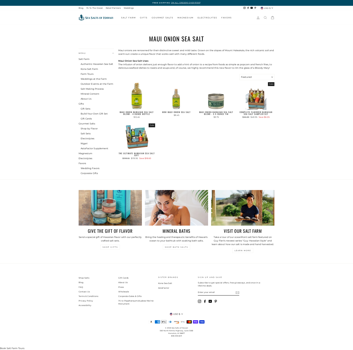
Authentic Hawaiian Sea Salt (97, 64)
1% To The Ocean (94, 8)
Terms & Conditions (88, 296)
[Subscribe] (237, 292)
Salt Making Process (92, 89)
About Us (86, 98)
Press (121, 287)
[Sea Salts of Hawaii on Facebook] (205, 301)
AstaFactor (163, 288)
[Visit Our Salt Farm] (242, 208)
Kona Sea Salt (165, 283)
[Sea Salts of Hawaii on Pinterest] (215, 301)
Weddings (129, 8)
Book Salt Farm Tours (12, 348)
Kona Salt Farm (89, 69)
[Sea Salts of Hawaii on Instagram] (199, 301)
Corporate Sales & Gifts (130, 296)
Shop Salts (84, 278)
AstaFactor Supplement (94, 148)
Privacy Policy (86, 301)
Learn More (243, 250)
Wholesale (123, 292)
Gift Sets (85, 108)
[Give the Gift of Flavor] (110, 208)
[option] (176, 2)
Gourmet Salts (162, 17)
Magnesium (185, 17)
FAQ (81, 287)
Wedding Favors (90, 168)
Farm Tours (87, 74)
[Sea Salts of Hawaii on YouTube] (210, 301)
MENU (82, 53)
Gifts (144, 17)
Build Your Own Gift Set (94, 113)
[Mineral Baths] (176, 208)
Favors (226, 17)
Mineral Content (90, 94)
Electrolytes (207, 17)
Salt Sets (86, 133)
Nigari (84, 143)
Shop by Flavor (89, 128)
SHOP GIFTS (110, 247)
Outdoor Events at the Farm (97, 84)
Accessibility (85, 305)
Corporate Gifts (89, 173)
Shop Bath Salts (176, 247)
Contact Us (84, 292)
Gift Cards (86, 118)
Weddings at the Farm (94, 79)
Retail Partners (113, 8)
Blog (81, 8)
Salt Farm (128, 17)
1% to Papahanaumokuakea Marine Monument (135, 302)
